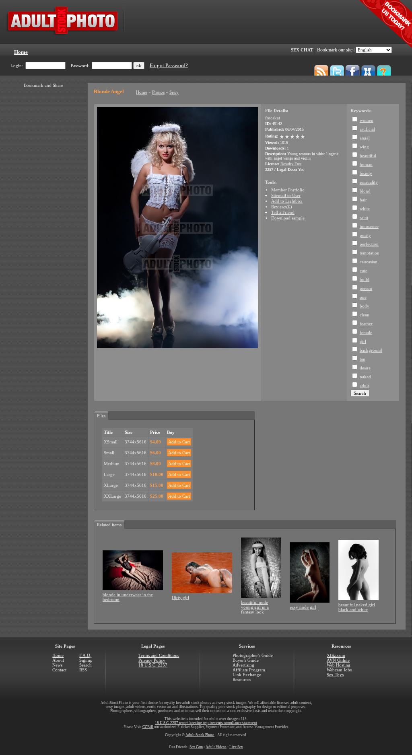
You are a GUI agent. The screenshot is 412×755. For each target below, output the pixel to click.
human (366, 164)
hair (363, 199)
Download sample (288, 217)
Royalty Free (290, 164)
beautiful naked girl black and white (356, 607)
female (366, 332)
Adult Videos (216, 747)
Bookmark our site (334, 50)
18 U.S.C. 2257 (152, 665)
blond (365, 191)
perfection (369, 244)
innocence (369, 226)
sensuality (369, 182)
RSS (83, 669)
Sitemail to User (286, 195)
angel (365, 137)
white (365, 208)
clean (364, 314)
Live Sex (236, 747)
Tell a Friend (283, 212)
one (363, 297)
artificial (367, 129)
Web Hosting (338, 665)
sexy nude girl (303, 607)
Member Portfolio (288, 189)
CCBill (147, 727)
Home (141, 92)
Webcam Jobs (339, 669)
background (371, 350)
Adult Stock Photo (199, 735)
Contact (59, 669)
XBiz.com (336, 655)
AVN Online (338, 660)
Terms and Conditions (158, 655)
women (366, 120)
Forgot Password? (169, 65)
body (364, 306)
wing (364, 146)
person (366, 288)
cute (363, 270)
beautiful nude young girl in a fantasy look (255, 607)
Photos (158, 92)
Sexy (174, 92)
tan (362, 359)
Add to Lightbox (287, 201)
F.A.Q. (85, 655)
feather (366, 323)
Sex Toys (335, 674)
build (364, 279)
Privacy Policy (151, 660)
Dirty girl (180, 597)
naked (365, 376)
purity (365, 235)
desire (365, 367)
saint (364, 217)
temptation (369, 252)
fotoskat (272, 117)
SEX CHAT (302, 49)
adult (364, 385)
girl (363, 341)
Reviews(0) (281, 206)
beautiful (368, 155)
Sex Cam (196, 747)
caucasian (368, 261)
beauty (366, 173)
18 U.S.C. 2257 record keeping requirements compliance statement (206, 723)
